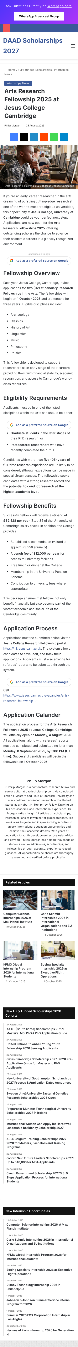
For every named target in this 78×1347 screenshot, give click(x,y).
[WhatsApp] (54, 137)
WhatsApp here (59, 6)
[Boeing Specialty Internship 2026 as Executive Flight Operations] (58, 950)
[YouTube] (50, 864)
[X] (24, 137)
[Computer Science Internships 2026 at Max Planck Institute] (20, 900)
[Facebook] (14, 137)
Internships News (18, 83)
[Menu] (73, 47)
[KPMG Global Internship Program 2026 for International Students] (20, 950)
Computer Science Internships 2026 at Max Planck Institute (17, 917)
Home (11, 69)
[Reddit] (44, 137)
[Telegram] (64, 137)
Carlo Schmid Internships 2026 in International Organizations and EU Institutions (56, 921)
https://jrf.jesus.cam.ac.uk (22, 648)
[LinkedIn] (34, 137)
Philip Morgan (12, 125)
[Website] (27, 864)
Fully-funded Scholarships (35, 69)
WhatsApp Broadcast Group (39, 16)
